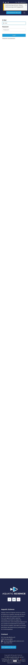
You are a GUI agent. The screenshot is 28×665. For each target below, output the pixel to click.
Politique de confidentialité (10, 659)
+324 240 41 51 (7, 643)
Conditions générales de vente (13, 657)
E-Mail (4, 20)
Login (14, 35)
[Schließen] (26, 5)
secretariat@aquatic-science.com (13, 641)
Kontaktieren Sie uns (13, 12)
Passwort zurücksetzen (8, 38)
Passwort (5, 27)
